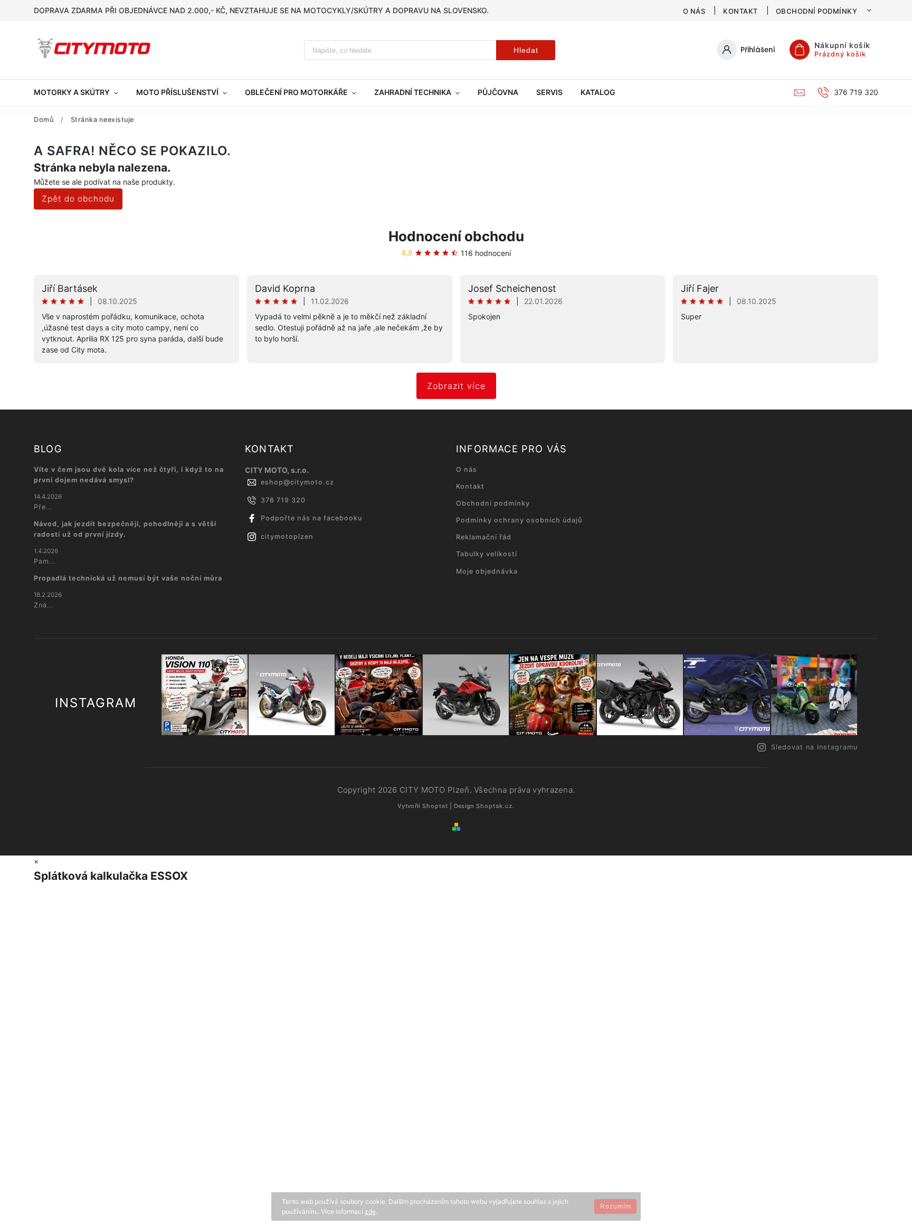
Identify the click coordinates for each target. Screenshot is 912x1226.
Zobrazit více (456, 386)
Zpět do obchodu (78, 199)
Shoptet (435, 806)
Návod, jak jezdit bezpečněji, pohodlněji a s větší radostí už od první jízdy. (125, 529)
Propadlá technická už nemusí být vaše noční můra (128, 578)
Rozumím (615, 1206)
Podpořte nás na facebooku (311, 518)
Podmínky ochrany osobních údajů (519, 520)
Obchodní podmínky (817, 11)
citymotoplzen (287, 536)
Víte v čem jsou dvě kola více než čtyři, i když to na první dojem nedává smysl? (129, 474)
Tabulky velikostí (486, 554)
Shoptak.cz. (495, 806)
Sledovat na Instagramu (814, 747)
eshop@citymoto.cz (297, 482)
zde (370, 1211)
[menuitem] (80, 92)
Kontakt (740, 11)
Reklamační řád (483, 537)
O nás (694, 11)
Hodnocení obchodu (456, 236)
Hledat (526, 50)
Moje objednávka (487, 571)
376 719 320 (283, 500)
